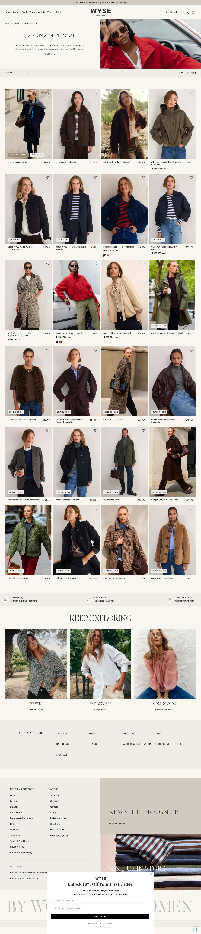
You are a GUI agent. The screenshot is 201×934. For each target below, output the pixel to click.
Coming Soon (28, 12)
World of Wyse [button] (45, 12)
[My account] (187, 12)
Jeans (93, 744)
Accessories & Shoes (169, 744)
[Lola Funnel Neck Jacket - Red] (76, 295)
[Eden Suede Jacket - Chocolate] (124, 124)
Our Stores (55, 824)
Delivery (14, 807)
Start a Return (17, 813)
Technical (15, 836)
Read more (32, 601)
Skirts (159, 734)
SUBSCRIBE (100, 916)
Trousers (62, 744)
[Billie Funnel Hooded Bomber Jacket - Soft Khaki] (172, 124)
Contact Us (55, 801)
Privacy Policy (17, 847)
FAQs (12, 796)
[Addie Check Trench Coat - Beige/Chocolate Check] (28, 295)
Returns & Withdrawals (21, 818)
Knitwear (128, 734)
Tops (92, 734)
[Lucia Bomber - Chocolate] (76, 124)
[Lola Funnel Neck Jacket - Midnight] (124, 209)
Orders (13, 824)
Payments (15, 830)
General (14, 801)
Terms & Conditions (19, 841)
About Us (54, 796)
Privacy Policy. (106, 927)
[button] (171, 12)
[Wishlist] (182, 12)
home (8, 24)
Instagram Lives (58, 818)
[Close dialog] (151, 874)
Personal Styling (58, 830)
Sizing (53, 813)
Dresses (61, 734)
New (7, 12)
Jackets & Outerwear (136, 744)
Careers (54, 807)
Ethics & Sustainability (21, 853)
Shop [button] (15, 12)
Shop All (62, 755)
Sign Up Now (117, 824)
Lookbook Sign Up (59, 836)
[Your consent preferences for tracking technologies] (196, 929)
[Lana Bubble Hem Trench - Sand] (124, 295)
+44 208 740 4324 (29, 879)
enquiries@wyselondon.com (34, 873)
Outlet (58, 12)
